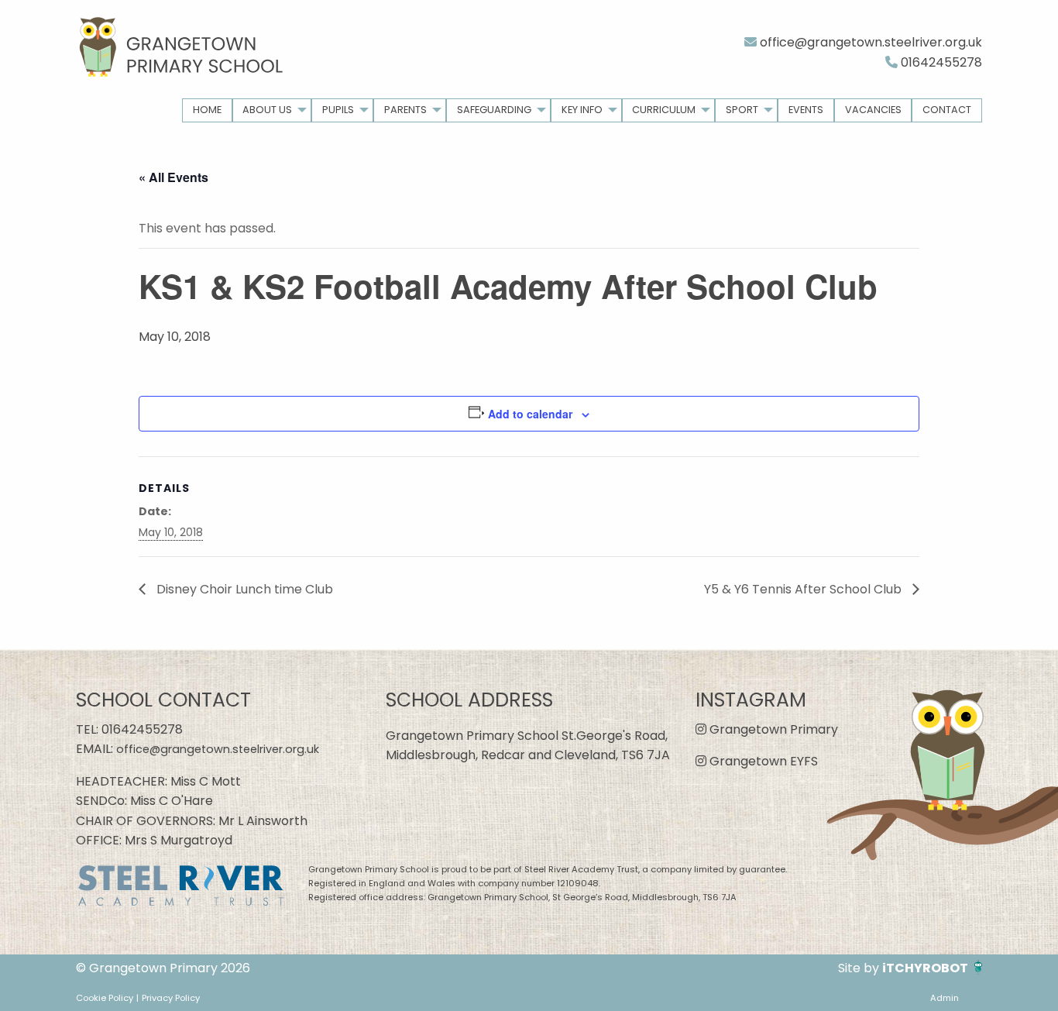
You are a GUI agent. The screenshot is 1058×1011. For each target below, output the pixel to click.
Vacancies (873, 109)
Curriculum (664, 109)
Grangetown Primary (772, 729)
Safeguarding (494, 109)
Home (207, 109)
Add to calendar (530, 413)
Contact (946, 109)
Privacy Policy (171, 998)
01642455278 (940, 62)
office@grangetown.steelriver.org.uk (869, 42)
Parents (405, 109)
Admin (944, 998)
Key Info (582, 109)
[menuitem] (207, 110)
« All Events (173, 177)
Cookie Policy (104, 998)
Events (805, 109)
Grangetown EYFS (762, 761)
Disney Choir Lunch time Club (243, 589)
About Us (267, 109)
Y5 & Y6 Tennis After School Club (804, 589)
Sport (742, 109)
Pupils (338, 109)
